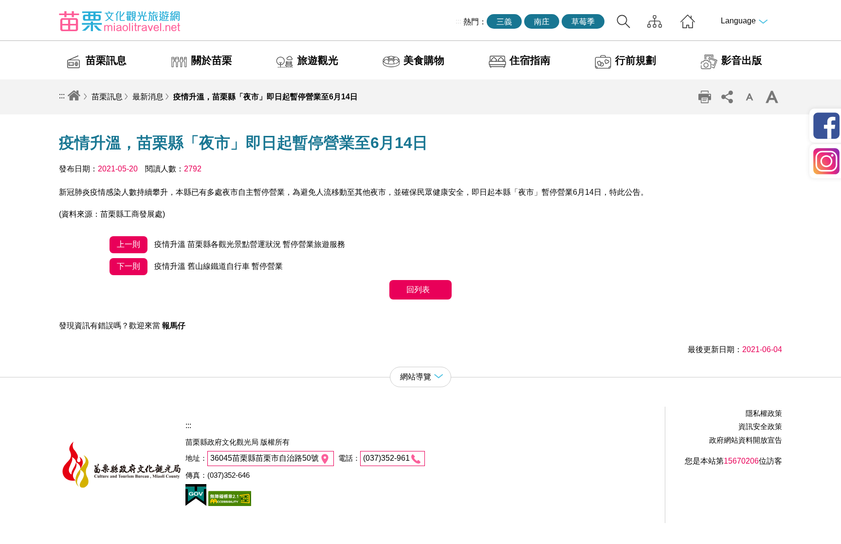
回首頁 (687, 21)
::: (458, 21)
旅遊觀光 (317, 60)
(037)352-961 (386, 458)
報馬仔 (173, 325)
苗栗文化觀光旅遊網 (120, 20)
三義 (504, 22)
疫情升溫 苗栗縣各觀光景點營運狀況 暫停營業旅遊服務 (231, 244)
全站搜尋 (623, 21)
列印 (705, 97)
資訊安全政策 (760, 426)
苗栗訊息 (106, 60)
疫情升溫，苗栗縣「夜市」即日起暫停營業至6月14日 (265, 97)
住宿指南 (530, 60)
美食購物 (423, 60)
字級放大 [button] (772, 97)
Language (738, 21)
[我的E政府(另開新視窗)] (195, 503)
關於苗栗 (211, 60)
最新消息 (148, 97)
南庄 (541, 22)
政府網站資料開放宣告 (745, 440)
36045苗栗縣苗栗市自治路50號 (264, 458)
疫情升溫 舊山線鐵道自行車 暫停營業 (200, 266)
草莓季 (583, 22)
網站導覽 (654, 21)
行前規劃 (635, 60)
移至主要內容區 (27, 8)
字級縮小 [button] (749, 97)
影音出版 (741, 60)
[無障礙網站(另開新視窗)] (228, 503)
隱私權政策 (764, 413)
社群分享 (727, 97)
